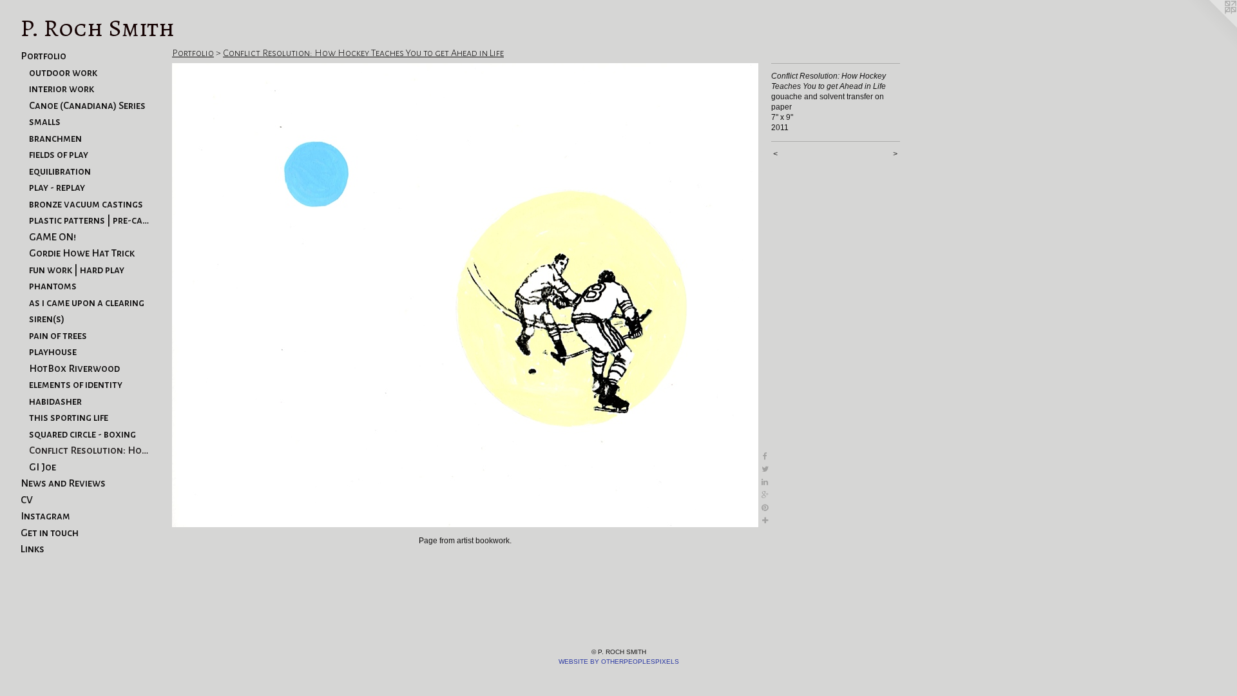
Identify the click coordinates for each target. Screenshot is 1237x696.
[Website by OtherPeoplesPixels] (1211, 26)
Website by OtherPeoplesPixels (619, 661)
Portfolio (43, 55)
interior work (61, 88)
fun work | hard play (76, 269)
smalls (45, 121)
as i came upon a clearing (86, 302)
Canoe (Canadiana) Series (87, 105)
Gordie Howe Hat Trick (82, 252)
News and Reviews (63, 483)
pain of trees (58, 335)
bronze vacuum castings (86, 203)
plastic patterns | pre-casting (89, 220)
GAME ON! (52, 236)
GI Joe (42, 466)
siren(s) (46, 318)
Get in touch (50, 532)
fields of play (58, 154)
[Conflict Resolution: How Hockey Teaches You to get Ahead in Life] (465, 295)
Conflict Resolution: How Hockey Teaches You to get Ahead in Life (89, 450)
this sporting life (68, 417)
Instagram (45, 515)
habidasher (55, 401)
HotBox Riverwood (74, 368)
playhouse (53, 351)
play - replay (57, 187)
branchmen (55, 138)
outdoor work (63, 72)
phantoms (53, 285)
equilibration (60, 171)
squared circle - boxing (82, 434)
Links (32, 548)
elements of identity (75, 384)
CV (27, 499)
